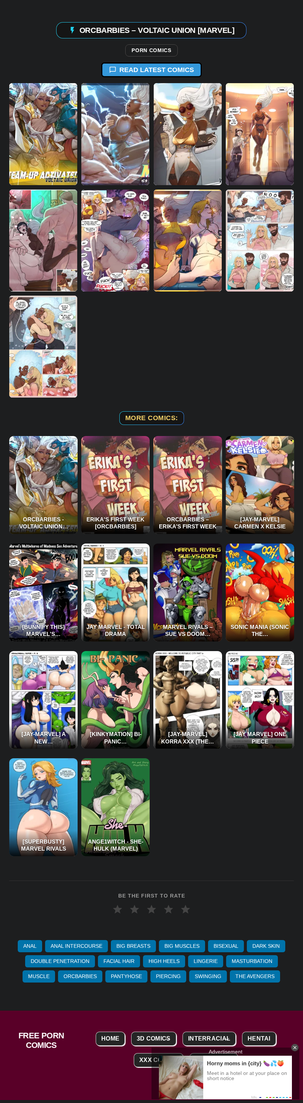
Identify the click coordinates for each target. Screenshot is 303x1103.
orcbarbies (80, 976)
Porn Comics (151, 50)
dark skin (266, 946)
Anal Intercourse (76, 946)
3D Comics (154, 1038)
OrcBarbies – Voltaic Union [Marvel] (156, 30)
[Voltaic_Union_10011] (188, 241)
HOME (110, 1038)
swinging (208, 976)
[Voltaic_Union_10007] (43, 241)
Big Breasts (133, 946)
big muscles (182, 946)
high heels (164, 961)
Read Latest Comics (156, 70)
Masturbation (252, 961)
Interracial (209, 1038)
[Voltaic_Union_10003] (188, 134)
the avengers (255, 976)
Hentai (259, 1038)
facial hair (119, 961)
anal (30, 946)
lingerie (206, 961)
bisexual (226, 946)
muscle (39, 976)
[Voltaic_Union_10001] (115, 134)
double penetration (60, 961)
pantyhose (126, 976)
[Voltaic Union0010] (260, 241)
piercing (168, 976)
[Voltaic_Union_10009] (115, 241)
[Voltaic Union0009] (43, 347)
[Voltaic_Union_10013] (43, 134)
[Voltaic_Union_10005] (260, 134)
